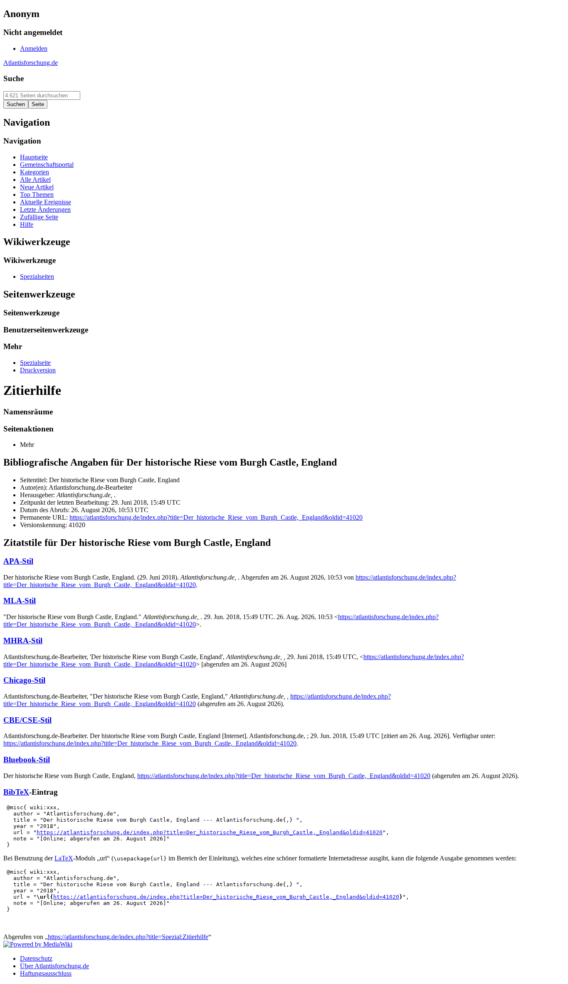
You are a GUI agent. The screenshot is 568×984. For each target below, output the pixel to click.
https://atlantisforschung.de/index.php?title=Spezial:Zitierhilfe (128, 936)
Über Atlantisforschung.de (54, 965)
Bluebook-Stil (26, 759)
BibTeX (16, 792)
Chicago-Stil (24, 680)
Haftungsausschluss (46, 973)
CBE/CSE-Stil (27, 720)
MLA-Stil (19, 600)
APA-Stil (18, 561)
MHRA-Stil (22, 640)
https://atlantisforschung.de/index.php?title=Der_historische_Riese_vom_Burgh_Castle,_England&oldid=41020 (216, 517)
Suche (13, 78)
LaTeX (63, 858)
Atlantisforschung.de (30, 62)
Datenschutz (36, 958)
